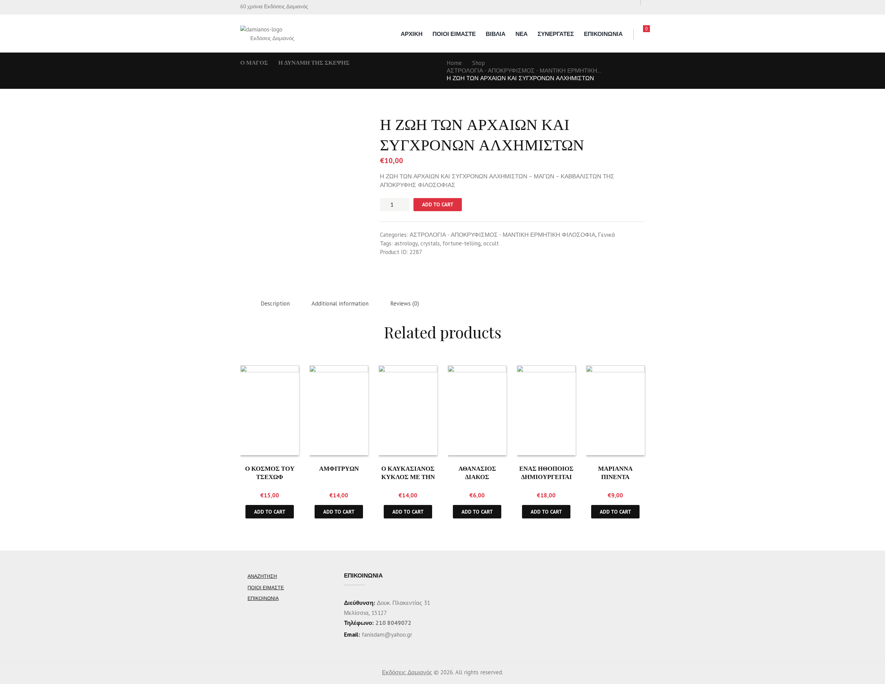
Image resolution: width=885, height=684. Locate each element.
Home (454, 63)
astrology (406, 243)
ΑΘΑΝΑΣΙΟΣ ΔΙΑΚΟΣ (477, 472)
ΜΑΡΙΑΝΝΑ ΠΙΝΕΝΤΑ (615, 472)
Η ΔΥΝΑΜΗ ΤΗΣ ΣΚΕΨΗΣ (314, 62)
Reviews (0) (404, 303)
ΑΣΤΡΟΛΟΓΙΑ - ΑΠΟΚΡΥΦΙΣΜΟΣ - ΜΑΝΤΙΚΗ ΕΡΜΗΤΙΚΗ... (524, 70)
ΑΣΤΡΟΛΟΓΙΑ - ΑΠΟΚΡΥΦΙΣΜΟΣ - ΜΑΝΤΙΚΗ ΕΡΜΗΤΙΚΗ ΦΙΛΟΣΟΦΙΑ (502, 234)
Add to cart (438, 204)
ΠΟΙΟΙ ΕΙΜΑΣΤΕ (454, 34)
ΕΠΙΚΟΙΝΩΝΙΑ (603, 34)
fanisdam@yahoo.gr (386, 634)
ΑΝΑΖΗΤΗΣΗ (262, 576)
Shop (478, 63)
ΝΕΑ (521, 34)
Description (275, 303)
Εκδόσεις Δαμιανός (407, 672)
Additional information (340, 303)
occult (491, 243)
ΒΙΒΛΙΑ (495, 34)
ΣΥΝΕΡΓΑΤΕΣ (556, 34)
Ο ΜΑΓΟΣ (254, 62)
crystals (430, 243)
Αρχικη (411, 34)
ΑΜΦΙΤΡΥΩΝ (339, 468)
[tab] (275, 304)
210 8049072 (393, 623)
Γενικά (606, 234)
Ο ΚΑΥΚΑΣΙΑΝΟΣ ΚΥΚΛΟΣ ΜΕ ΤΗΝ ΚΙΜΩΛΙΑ (408, 476)
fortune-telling (461, 243)
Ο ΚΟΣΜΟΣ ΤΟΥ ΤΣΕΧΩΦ (270, 472)
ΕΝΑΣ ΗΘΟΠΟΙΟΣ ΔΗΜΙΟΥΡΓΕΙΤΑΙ (546, 472)
